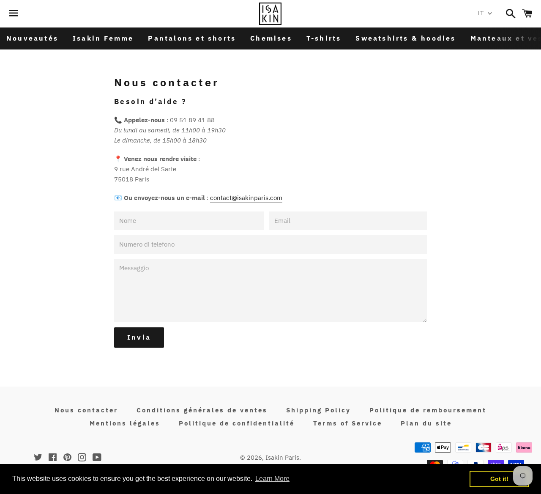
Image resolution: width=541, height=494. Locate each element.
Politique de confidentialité (237, 423)
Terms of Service (347, 423)
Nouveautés (32, 38)
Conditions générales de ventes (202, 410)
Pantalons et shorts (192, 38)
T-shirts (324, 38)
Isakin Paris (282, 457)
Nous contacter (86, 410)
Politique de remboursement (427, 410)
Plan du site (426, 423)
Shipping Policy (318, 410)
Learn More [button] (272, 478)
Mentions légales (125, 423)
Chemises (271, 38)
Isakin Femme (103, 38)
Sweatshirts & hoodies (405, 38)
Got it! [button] (499, 478)
